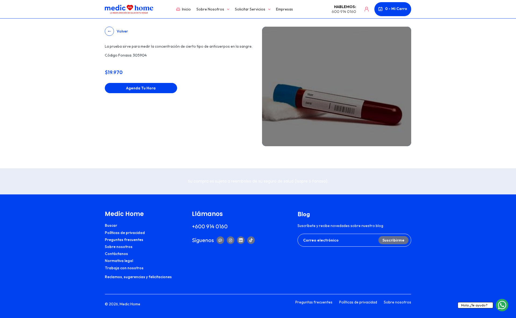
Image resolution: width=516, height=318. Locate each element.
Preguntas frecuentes (124, 239)
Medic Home (130, 304)
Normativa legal (119, 260)
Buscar (111, 225)
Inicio (185, 9)
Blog (304, 214)
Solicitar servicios (250, 9)
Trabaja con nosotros (124, 267)
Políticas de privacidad (125, 232)
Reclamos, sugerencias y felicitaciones (138, 276)
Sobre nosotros (210, 9)
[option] (336, 86)
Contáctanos (116, 253)
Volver (122, 31)
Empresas (284, 9)
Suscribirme (393, 240)
